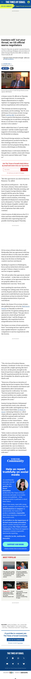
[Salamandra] (24, 672)
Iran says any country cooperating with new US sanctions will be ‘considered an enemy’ (9, 574)
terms (22, 173)
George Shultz (24, 627)
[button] (28, 2)
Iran (19, 624)
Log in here (20, 643)
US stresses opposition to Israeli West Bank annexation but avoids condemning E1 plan (21, 595)
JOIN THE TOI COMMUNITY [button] (15, 639)
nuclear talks (24, 624)
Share (6, 68)
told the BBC (10, 115)
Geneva (4, 626)
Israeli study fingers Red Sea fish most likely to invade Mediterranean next (8, 594)
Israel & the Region (12, 624)
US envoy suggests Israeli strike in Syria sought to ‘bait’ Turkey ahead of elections (21, 574)
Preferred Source (9, 59)
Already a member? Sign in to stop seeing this (15, 548)
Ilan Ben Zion (6, 64)
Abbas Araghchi (10, 626)
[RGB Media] (12, 672)
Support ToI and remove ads (23, 6)
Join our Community (6, 6)
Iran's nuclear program (21, 626)
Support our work (15, 544)
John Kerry (4, 627)
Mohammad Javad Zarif (14, 627)
